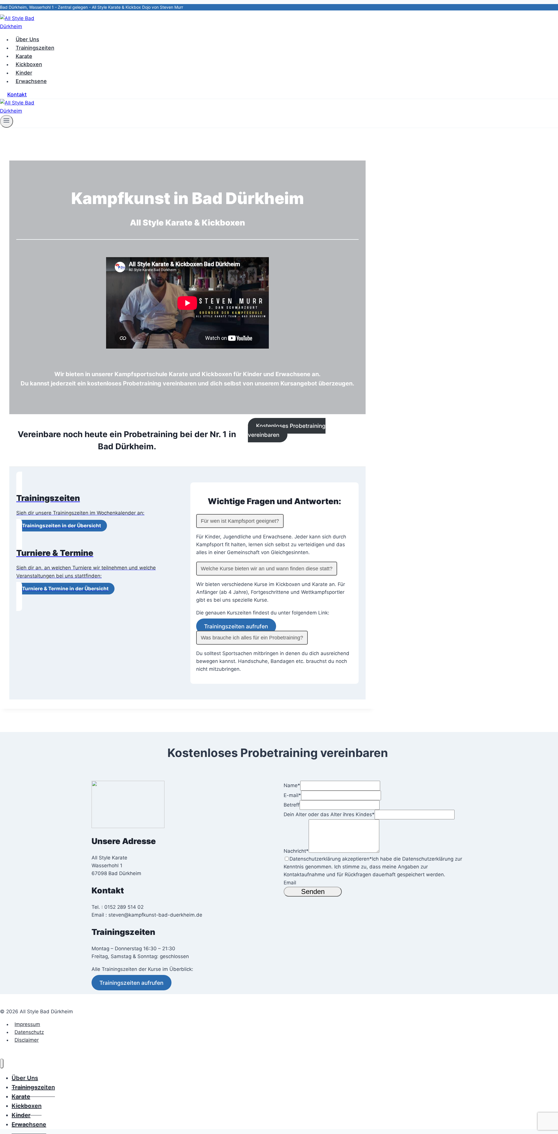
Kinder (24, 73)
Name (292, 785)
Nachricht (296, 851)
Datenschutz (29, 1032)
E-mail (292, 795)
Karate (24, 56)
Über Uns (27, 39)
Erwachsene (31, 81)
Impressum (27, 1024)
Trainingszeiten (35, 48)
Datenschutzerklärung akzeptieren (330, 859)
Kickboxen (29, 64)
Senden (313, 891)
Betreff (292, 805)
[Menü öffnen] (6, 121)
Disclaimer (27, 1040)
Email (290, 883)
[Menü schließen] (1, 1063)
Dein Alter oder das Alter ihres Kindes (329, 814)
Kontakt (17, 94)
